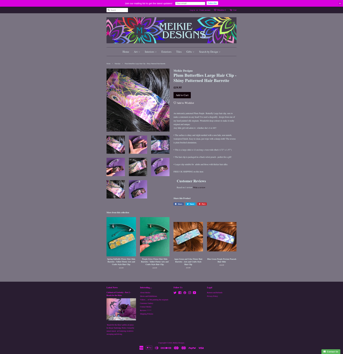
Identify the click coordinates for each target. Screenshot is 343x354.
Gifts (189, 51)
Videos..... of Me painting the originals (154, 299)
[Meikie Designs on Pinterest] (184, 293)
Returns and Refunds (214, 292)
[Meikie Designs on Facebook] (179, 293)
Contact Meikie (145, 307)
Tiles (179, 51)
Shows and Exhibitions (148, 296)
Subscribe (212, 3)
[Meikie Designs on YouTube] (194, 293)
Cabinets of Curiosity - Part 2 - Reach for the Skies (119, 294)
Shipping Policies (146, 314)
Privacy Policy (212, 296)
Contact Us (332, 352)
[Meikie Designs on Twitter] (175, 293)
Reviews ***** (145, 310)
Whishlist (221, 10)
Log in (192, 10)
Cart (234, 10)
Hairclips (117, 63)
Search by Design (209, 51)
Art (136, 51)
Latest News (112, 287)
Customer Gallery (146, 303)
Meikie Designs (178, 343)
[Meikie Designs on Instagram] (189, 293)
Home (126, 51)
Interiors (150, 51)
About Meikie (145, 292)
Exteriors (166, 51)
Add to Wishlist (185, 103)
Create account (204, 10)
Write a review (199, 187)
